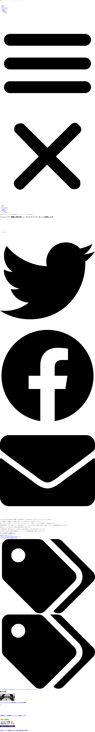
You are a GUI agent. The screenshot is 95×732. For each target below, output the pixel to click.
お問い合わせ (4, 10)
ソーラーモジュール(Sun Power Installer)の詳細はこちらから (10, 536)
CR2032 (3, 689)
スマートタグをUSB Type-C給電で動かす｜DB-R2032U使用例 (13, 702)
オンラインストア (5, 7)
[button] (47, 109)
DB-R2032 (7, 689)
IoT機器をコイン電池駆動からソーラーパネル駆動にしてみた (13, 715)
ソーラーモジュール (19, 689)
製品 (3, 5)
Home (1, 214)
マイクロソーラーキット (34, 689)
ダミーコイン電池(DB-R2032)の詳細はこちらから (8, 537)
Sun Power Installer (12, 689)
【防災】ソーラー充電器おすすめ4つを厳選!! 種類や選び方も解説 (14, 730)
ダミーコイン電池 (26, 689)
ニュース (4, 214)
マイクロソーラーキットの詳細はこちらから (8, 533)
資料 (3, 6)
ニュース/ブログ (5, 8)
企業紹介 (3, 9)
